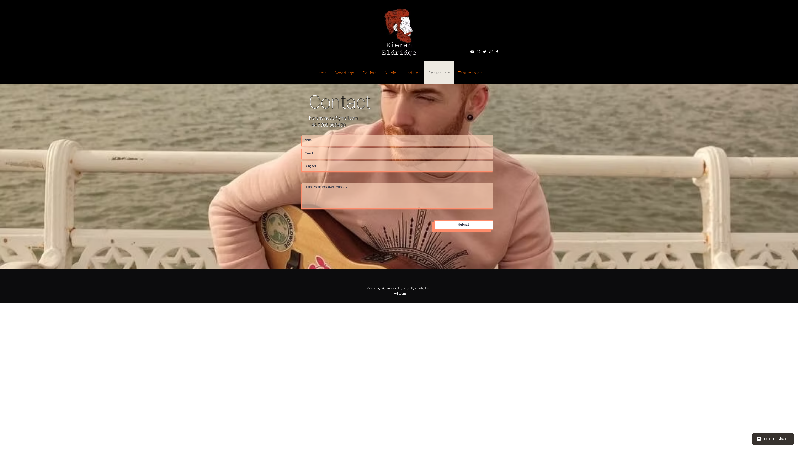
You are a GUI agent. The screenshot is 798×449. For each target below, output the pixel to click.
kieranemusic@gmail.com (333, 118)
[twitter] (485, 51)
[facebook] (497, 51)
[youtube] (472, 51)
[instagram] (478, 51)
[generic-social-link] (491, 51)
